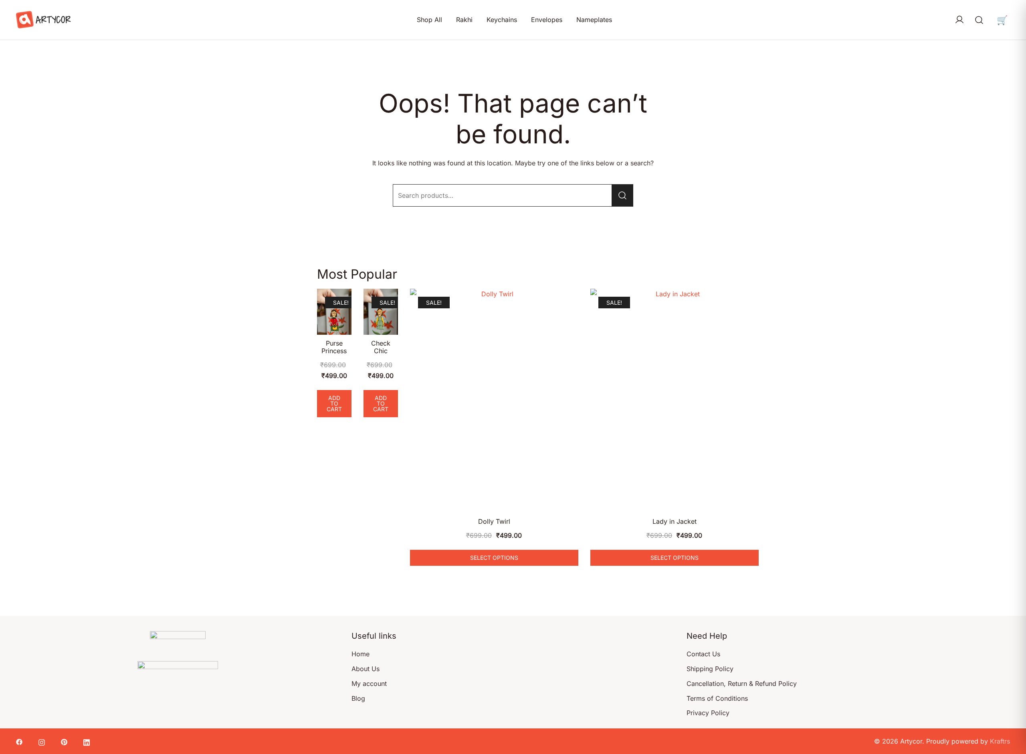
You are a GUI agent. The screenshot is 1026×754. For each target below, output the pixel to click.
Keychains (502, 20)
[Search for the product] (622, 195)
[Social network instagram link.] (41, 741)
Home (360, 654)
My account (369, 684)
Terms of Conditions (717, 698)
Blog (358, 698)
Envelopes (546, 20)
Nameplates (594, 20)
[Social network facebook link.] (19, 741)
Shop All (429, 20)
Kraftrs (1000, 741)
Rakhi (464, 20)
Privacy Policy (708, 713)
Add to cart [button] (334, 403)
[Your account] (959, 20)
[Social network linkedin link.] (86, 741)
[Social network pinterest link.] (64, 741)
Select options (494, 557)
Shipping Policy (710, 669)
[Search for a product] (979, 19)
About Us (365, 669)
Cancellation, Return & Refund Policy (742, 684)
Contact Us (703, 654)
